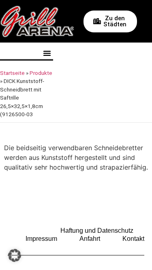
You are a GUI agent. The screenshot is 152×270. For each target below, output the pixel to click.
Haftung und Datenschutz (96, 230)
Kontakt (133, 238)
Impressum (41, 238)
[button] (47, 53)
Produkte (41, 73)
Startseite (12, 73)
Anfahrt (89, 238)
